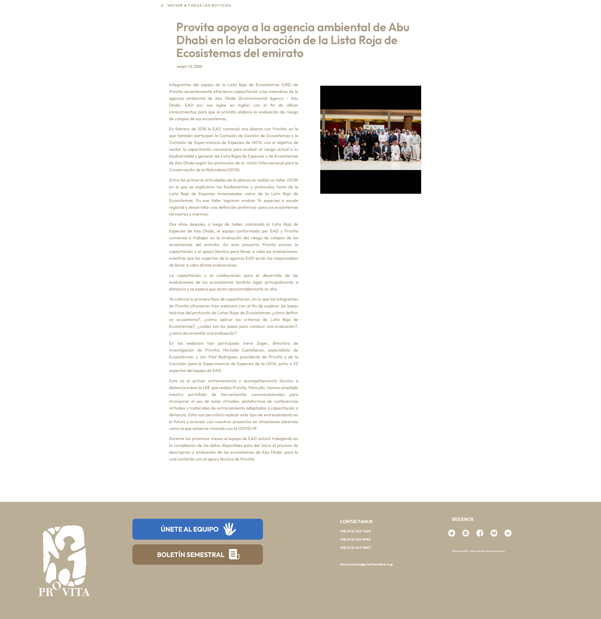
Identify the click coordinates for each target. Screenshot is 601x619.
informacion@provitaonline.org (366, 564)
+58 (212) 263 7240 (355, 531)
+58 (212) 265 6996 (355, 539)
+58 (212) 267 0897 (355, 547)
